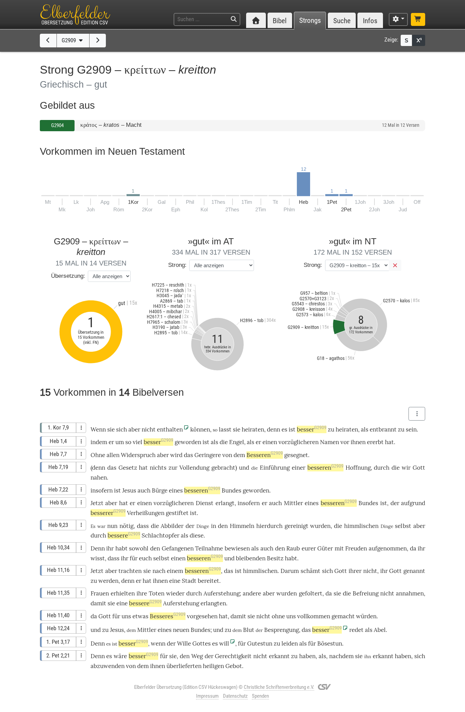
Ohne (98, 455)
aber (134, 429)
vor (344, 442)
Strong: (177, 265)
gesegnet (296, 455)
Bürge (159, 490)
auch (144, 490)
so (128, 442)
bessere (124, 535)
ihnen (358, 442)
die (224, 442)
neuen (181, 630)
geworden (188, 442)
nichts (158, 467)
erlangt (225, 503)
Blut (248, 630)
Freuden (356, 548)
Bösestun (329, 643)
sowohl (138, 548)
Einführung (275, 467)
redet (356, 630)
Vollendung (194, 467)
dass (143, 526)
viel (137, 442)
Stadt (189, 581)
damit (98, 603)
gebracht (223, 467)
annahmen (410, 593)
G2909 (69, 40)
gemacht (343, 616)
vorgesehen (202, 616)
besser (311, 429)
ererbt (375, 442)
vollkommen (313, 616)
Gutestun (259, 643)
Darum (289, 571)
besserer (108, 513)
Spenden (260, 696)
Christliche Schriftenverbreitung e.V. (279, 687)
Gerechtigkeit (233, 656)
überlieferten (184, 666)
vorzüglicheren (298, 442)
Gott (419, 467)
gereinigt (296, 526)
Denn (98, 548)
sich (121, 429)
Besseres (168, 616)
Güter (325, 548)
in (213, 526)
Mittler (293, 503)
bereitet (208, 581)
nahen (99, 477)
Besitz (275, 558)
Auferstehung (222, 593)
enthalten (170, 429)
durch (381, 467)
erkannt (279, 656)
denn (273, 429)
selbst (403, 526)
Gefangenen (178, 548)
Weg (197, 656)
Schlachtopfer (160, 535)
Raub (293, 548)
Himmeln (242, 526)
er (138, 581)
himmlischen (361, 526)
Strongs (310, 20)
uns (126, 616)
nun (112, 526)
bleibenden (251, 558)
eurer (309, 548)
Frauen (100, 593)
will (224, 643)
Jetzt (97, 503)
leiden (290, 643)
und (244, 467)
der (394, 503)
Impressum (207, 696)
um (119, 442)
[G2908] (48, 40)
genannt (414, 571)
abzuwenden (108, 666)
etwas (140, 616)
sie (173, 656)
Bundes (231, 490)
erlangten (213, 603)
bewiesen (237, 548)
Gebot (233, 666)
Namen (329, 442)
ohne (278, 616)
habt (291, 558)
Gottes (201, 643)
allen (113, 455)
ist (292, 429)
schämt (310, 571)
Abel (380, 630)
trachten (130, 571)
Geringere (207, 455)
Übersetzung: (68, 276)
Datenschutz (235, 696)
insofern (102, 490)
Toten (156, 593)
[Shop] (418, 19)
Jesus (129, 490)
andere (252, 593)
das (188, 455)
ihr (384, 571)
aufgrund (413, 503)
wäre (120, 656)
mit (339, 548)
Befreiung (366, 593)
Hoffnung (358, 467)
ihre (142, 593)
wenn (158, 643)
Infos (370, 20)
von (227, 455)
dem (239, 455)
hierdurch (269, 526)
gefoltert (310, 593)
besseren (325, 467)
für (116, 616)
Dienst (204, 503)
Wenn (98, 429)
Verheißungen (145, 513)
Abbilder (172, 526)
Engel (236, 442)
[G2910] (98, 40)
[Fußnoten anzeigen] (418, 40)
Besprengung (281, 630)
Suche (342, 20)
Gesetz (127, 467)
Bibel (280, 20)
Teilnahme (209, 548)
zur (173, 467)
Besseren (264, 455)
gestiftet (177, 513)
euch (145, 558)
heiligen (213, 666)
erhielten (123, 593)
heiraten (253, 429)
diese (197, 535)
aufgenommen (388, 548)
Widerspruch (138, 455)
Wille (184, 643)
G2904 (57, 125)
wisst (98, 558)
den (223, 526)
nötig (126, 526)
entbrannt (383, 429)
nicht (149, 429)
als (364, 429)
